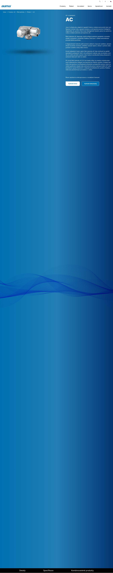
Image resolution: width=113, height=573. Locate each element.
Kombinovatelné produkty (82, 570)
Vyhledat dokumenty (90, 83)
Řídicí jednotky (20, 12)
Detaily (22, 570)
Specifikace (48, 570)
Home (4, 12)
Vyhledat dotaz (72, 83)
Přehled (29, 12)
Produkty (10, 12)
